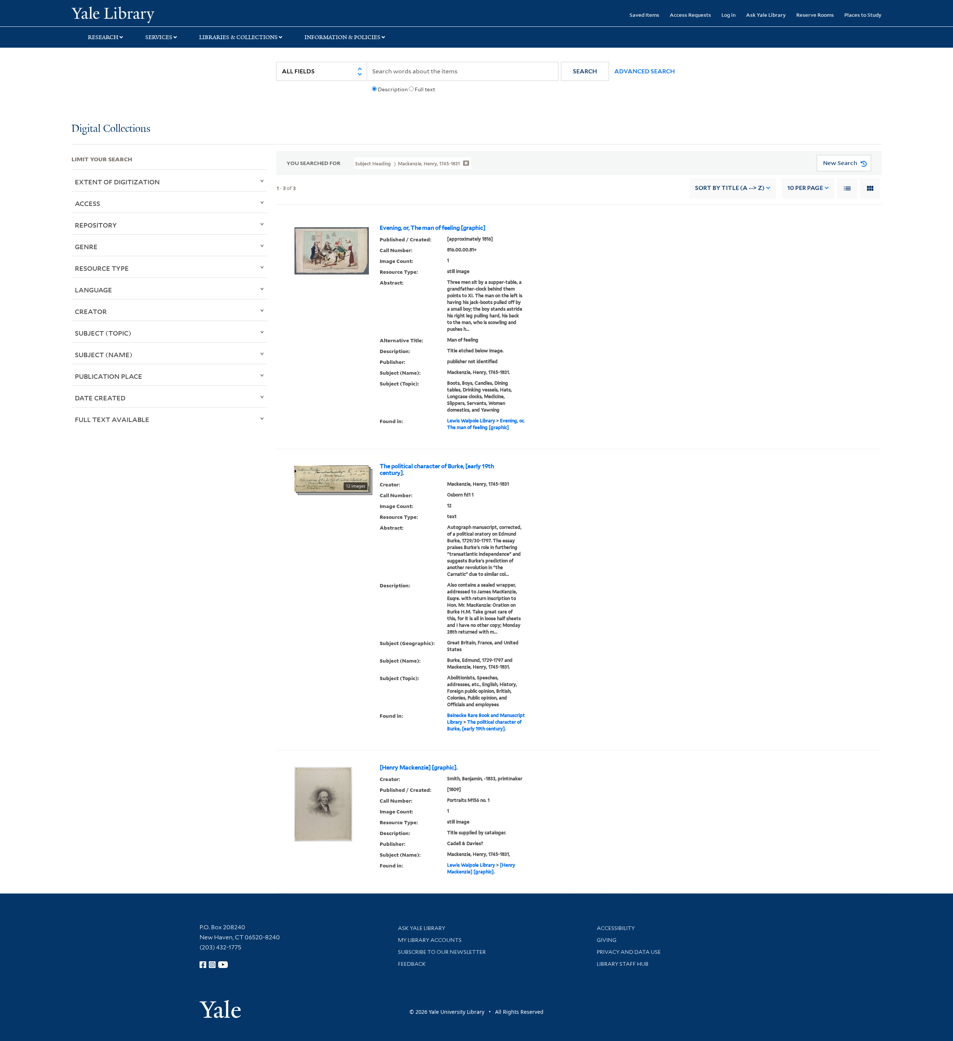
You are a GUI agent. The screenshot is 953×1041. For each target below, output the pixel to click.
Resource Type (102, 268)
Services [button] (158, 37)
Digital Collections (110, 129)
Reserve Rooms (815, 14)
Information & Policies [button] (342, 37)
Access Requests (690, 14)
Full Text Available (112, 419)
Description (393, 89)
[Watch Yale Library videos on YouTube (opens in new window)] (223, 964)
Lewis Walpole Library (471, 420)
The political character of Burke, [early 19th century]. (437, 469)
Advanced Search (644, 71)
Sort (730, 187)
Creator (91, 311)
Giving (606, 940)
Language (93, 289)
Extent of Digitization (117, 181)
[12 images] (331, 478)
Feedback (412, 964)
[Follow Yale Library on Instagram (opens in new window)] (212, 964)
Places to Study (863, 14)
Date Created (100, 397)
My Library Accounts (430, 940)
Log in (728, 14)
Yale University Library (132, 14)
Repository (96, 224)
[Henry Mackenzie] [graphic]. (419, 767)
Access (87, 203)
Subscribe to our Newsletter (442, 952)
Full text (425, 89)
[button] (585, 71)
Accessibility (616, 928)
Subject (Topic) (103, 333)
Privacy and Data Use (629, 952)
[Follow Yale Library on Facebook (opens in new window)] (203, 964)
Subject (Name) (104, 354)
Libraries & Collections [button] (238, 37)
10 (805, 187)
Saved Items (644, 14)
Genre (86, 246)
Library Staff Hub (622, 964)
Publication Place (108, 376)
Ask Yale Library (766, 14)
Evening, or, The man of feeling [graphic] (432, 228)
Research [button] (103, 37)
